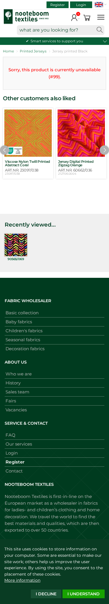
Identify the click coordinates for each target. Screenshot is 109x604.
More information (22, 580)
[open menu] (101, 17)
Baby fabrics (19, 321)
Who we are (19, 374)
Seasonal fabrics (23, 339)
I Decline (46, 593)
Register (57, 5)
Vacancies (16, 410)
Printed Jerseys (33, 51)
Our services (19, 444)
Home (8, 51)
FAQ (10, 435)
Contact (14, 471)
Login (81, 5)
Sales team (17, 392)
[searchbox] (60, 30)
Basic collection (22, 312)
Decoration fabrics (25, 348)
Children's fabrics (24, 330)
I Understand (83, 593)
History (13, 383)
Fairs (11, 401)
